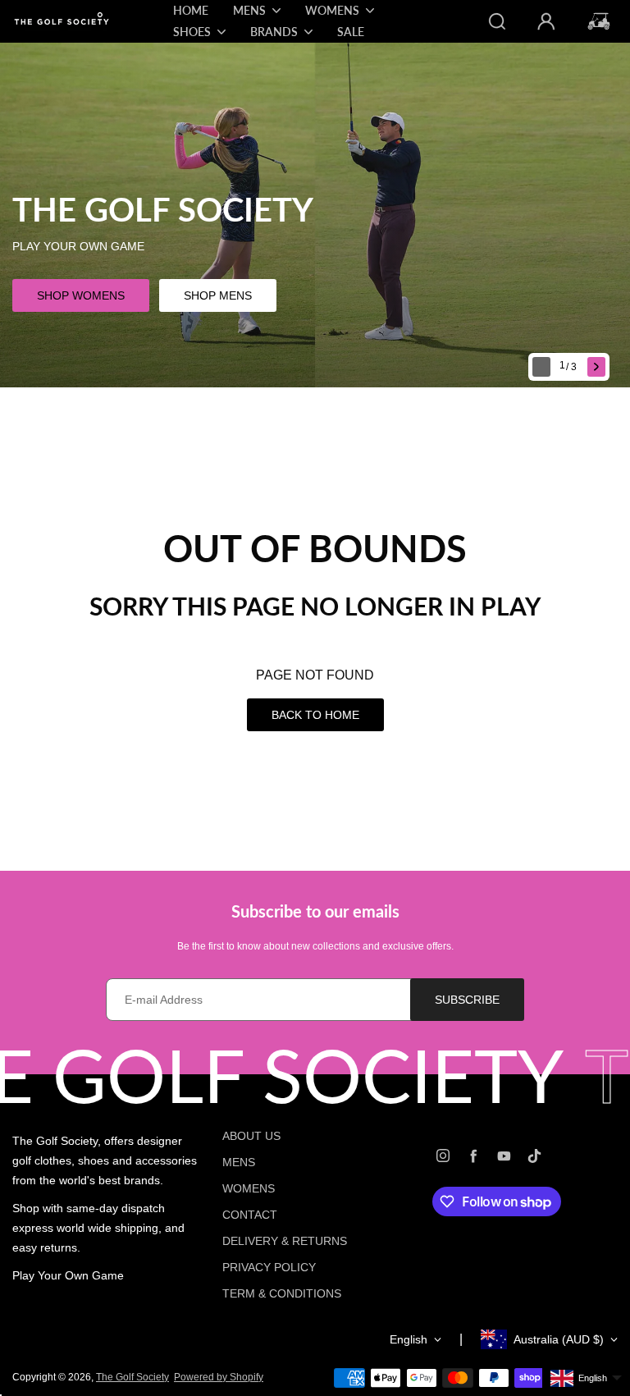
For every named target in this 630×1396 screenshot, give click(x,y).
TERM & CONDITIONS (281, 1293)
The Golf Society (132, 1377)
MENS (238, 1162)
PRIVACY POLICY (269, 1267)
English (408, 1339)
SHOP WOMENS (81, 295)
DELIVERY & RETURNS (284, 1240)
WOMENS (248, 1188)
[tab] (569, 367)
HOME (190, 10)
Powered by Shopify (218, 1377)
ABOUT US (251, 1135)
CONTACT (249, 1214)
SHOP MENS (218, 295)
